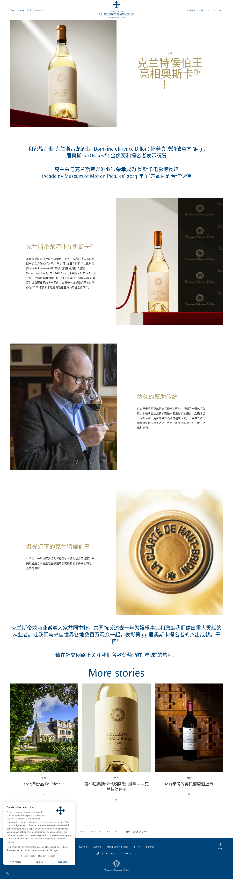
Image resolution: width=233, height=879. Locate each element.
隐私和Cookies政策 (117, 846)
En (214, 10)
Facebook (130, 853)
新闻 (201, 10)
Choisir (39, 861)
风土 (29, 10)
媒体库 (137, 846)
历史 (12, 10)
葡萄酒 (20, 10)
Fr (207, 10)
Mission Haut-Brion (93, 831)
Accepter (63, 861)
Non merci (15, 861)
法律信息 (97, 846)
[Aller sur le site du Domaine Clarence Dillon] (116, 866)
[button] (7, 873)
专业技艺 (39, 10)
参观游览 (191, 10)
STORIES (114, 831)
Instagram (108, 853)
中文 (221, 10)
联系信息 (83, 846)
